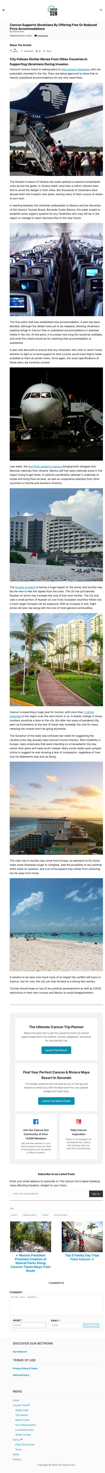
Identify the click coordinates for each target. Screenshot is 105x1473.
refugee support (29, 1215)
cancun (14, 1215)
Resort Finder (22, 1420)
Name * (17, 1320)
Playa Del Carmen (24, 1444)
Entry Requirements (25, 1425)
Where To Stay (23, 1434)
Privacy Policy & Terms (25, 1368)
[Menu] (4, 10)
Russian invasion (25, 587)
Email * (56, 1320)
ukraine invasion (60, 1215)
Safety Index (22, 1410)
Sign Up (96, 1194)
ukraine (45, 1215)
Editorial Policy (21, 1375)
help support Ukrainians (75, 69)
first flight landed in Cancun (45, 466)
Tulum (18, 1449)
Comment (16, 1292)
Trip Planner (21, 1415)
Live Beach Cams (24, 1429)
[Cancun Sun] (52, 10)
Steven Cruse (18, 31)
